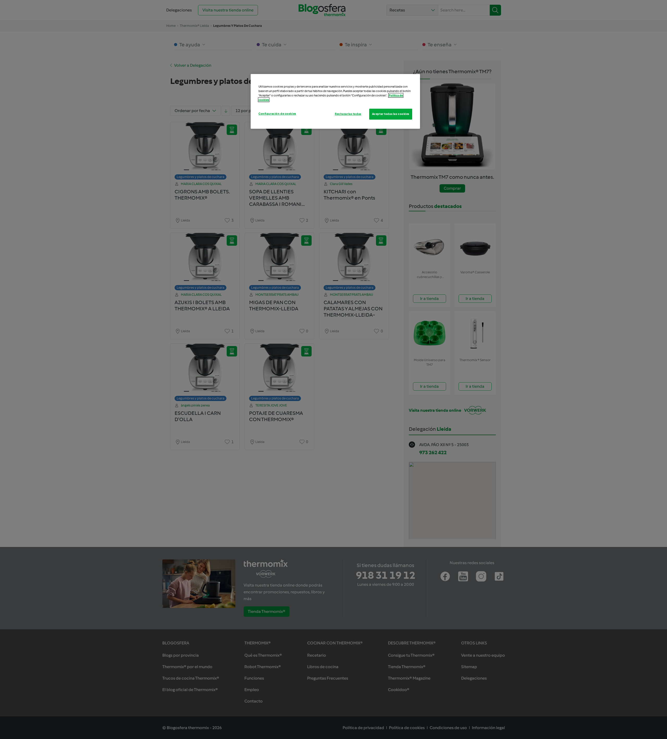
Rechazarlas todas (348, 114)
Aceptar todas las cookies (390, 114)
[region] (335, 101)
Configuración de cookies (277, 113)
